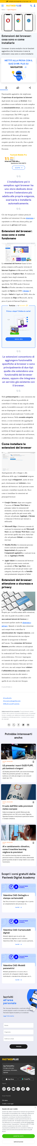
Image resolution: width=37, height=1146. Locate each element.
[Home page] (13, 5)
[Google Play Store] (26, 1079)
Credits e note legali (7, 1103)
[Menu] (2, 5)
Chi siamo (5, 1100)
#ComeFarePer (7, 698)
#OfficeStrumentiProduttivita (11, 704)
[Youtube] (13, 1089)
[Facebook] (23, 1089)
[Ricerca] (31, 5)
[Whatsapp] (18, 1089)
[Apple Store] (9, 1079)
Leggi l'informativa (8, 1016)
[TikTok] (9, 1089)
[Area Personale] (34, 6)
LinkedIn (9, 724)
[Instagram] (4, 1089)
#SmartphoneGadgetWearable (11, 701)
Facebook (18, 724)
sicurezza (29, 218)
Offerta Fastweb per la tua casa (19, 1)
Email (28, 724)
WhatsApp (23, 724)
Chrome (26, 290)
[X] (28, 1089)
